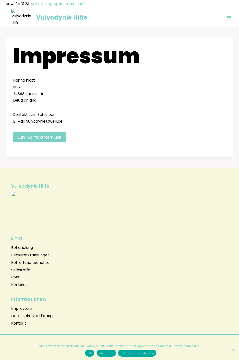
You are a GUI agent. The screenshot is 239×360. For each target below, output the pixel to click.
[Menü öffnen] (229, 17)
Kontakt (18, 284)
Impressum (21, 308)
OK (90, 353)
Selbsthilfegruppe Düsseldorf (57, 4)
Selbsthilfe (20, 270)
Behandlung (22, 247)
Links (15, 277)
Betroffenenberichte (30, 262)
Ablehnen (106, 353)
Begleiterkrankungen (30, 255)
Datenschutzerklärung (32, 316)
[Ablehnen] (233, 350)
